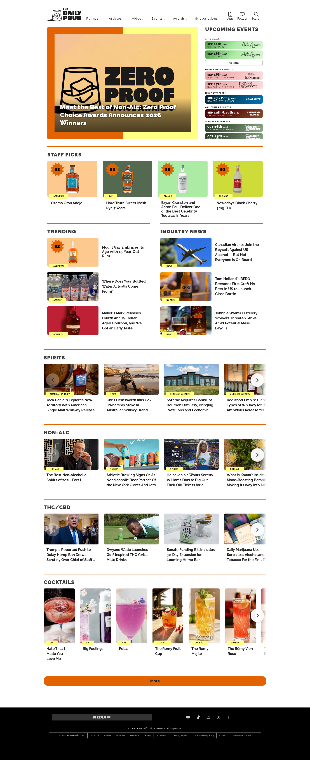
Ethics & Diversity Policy (203, 735)
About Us (94, 735)
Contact (223, 735)
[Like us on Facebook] (229, 717)
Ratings (92, 18)
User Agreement (180, 735)
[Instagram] (208, 717)
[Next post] (257, 380)
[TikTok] (198, 717)
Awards (179, 18)
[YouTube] (188, 717)
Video (136, 18)
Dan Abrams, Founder (242, 735)
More (155, 681)
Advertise (120, 735)
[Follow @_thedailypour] (219, 717)
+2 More (234, 62)
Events (157, 18)
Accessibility (162, 735)
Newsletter (135, 735)
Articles (115, 18)
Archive (107, 735)
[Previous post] (52, 380)
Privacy (148, 735)
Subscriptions (206, 18)
